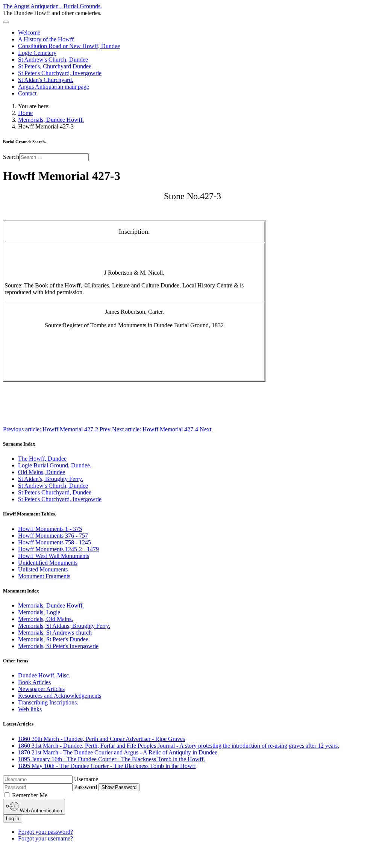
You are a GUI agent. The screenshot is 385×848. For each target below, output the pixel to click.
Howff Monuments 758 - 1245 (54, 542)
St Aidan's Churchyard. (45, 80)
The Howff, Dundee (42, 458)
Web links (30, 709)
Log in (12, 818)
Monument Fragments (44, 576)
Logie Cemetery (37, 53)
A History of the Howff (46, 39)
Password (85, 787)
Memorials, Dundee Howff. (51, 605)
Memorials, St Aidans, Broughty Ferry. (64, 626)
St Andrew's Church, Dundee (53, 59)
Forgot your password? (45, 831)
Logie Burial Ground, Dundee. (54, 465)
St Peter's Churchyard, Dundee (54, 492)
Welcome (29, 32)
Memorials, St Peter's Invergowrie (58, 646)
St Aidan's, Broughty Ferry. (50, 479)
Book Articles (34, 682)
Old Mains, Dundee (41, 472)
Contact (27, 93)
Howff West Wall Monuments (53, 556)
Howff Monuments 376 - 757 (53, 535)
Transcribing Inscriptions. (48, 702)
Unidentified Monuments (47, 562)
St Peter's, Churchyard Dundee (54, 66)
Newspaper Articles (41, 689)
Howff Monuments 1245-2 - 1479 (58, 549)
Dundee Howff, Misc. (44, 675)
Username (86, 779)
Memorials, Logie (39, 612)
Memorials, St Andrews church (55, 632)
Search (11, 157)
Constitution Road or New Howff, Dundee (69, 46)
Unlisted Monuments (43, 569)
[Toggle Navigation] (6, 22)
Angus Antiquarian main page (53, 86)
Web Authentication (40, 810)
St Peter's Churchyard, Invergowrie (60, 73)
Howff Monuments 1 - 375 (50, 529)
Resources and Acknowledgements (59, 695)
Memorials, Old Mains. (45, 619)
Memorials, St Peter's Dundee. (54, 639)
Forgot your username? (45, 838)
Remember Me (29, 795)
